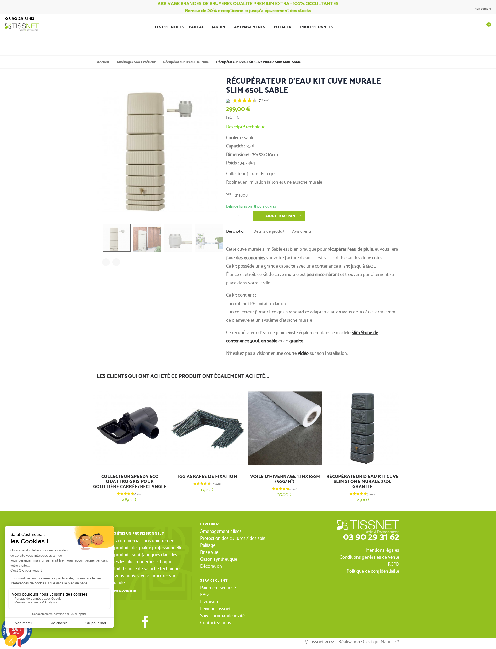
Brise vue (209, 552)
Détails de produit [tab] (268, 231)
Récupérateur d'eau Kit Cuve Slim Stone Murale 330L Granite (362, 482)
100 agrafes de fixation (207, 476)
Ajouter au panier (283, 216)
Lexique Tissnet (215, 608)
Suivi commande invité (222, 615)
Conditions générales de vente (369, 557)
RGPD (393, 564)
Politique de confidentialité (373, 571)
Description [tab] (236, 231)
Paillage (207, 545)
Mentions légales (382, 550)
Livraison (209, 601)
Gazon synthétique (218, 559)
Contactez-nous (215, 622)
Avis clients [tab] (302, 231)
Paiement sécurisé (218, 587)
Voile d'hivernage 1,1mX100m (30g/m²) (285, 479)
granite (296, 340)
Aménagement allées (221, 531)
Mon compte (482, 8)
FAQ (204, 594)
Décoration (211, 566)
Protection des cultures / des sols (232, 538)
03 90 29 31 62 (371, 536)
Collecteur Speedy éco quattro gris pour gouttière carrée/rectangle (130, 482)
